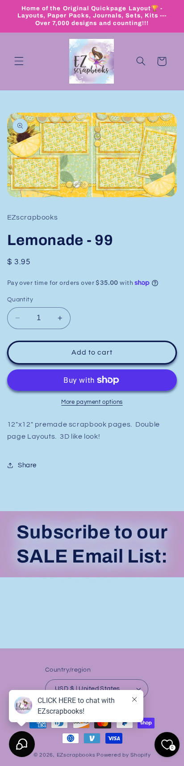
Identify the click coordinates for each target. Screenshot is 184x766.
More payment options (92, 402)
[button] (18, 61)
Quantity (20, 299)
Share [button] (27, 465)
